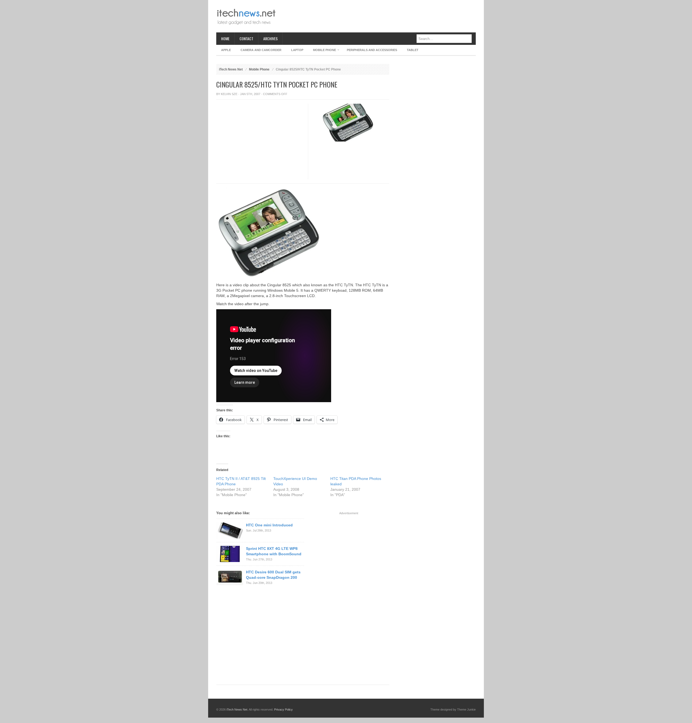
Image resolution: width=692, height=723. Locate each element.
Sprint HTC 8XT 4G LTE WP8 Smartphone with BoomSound (273, 551)
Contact (246, 38)
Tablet (412, 50)
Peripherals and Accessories (372, 50)
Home (225, 38)
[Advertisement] (377, 16)
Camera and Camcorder (261, 50)
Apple (226, 50)
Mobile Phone (322, 50)
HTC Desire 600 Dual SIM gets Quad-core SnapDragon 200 (273, 575)
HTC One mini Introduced (269, 525)
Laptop (297, 50)
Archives (270, 38)
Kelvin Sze (229, 94)
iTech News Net (231, 69)
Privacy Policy (283, 709)
